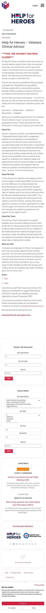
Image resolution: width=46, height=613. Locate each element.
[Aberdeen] (21, 419)
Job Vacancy (6, 38)
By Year (23, 426)
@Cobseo (20, 562)
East (6, 278)
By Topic (23, 411)
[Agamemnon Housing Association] (21, 404)
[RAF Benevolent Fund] (32, 536)
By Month (23, 433)
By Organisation (23, 353)
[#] (21, 415)
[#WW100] (21, 417)
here (8, 293)
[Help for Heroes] (14, 536)
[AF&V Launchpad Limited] (21, 402)
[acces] (21, 421)
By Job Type (23, 361)
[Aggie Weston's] (21, 406)
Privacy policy (39, 585)
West (6, 283)
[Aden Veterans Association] (21, 400)
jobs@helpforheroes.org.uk (32, 306)
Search (23, 370)
